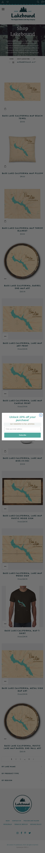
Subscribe (22, 435)
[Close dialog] (40, 415)
